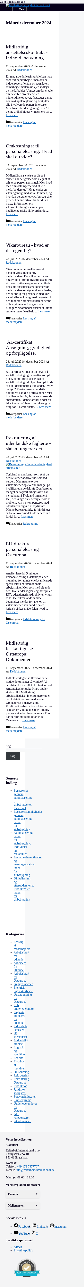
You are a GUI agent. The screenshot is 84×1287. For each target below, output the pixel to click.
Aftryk (18, 1247)
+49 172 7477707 (28, 1166)
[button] (23, 1194)
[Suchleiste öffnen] (9, 9)
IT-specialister (20, 1035)
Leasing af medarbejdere (21, 123)
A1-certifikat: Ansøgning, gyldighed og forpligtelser (28, 347)
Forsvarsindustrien (25, 1096)
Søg (8, 746)
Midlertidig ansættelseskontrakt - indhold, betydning (26, 52)
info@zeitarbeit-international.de (35, 1170)
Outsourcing (21, 1072)
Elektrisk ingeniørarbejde (23, 989)
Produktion (20, 1086)
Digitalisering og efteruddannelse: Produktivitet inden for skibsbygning (24, 889)
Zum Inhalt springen (12, 1)
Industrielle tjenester (20, 1028)
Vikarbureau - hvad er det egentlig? (27, 247)
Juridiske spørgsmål (20, 1091)
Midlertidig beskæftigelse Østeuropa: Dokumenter (19, 651)
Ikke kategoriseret (21, 1115)
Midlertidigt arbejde (21, 1042)
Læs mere (12, 115)
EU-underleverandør (24, 1006)
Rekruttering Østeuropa (21, 1080)
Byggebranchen (23, 984)
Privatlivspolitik (23, 1250)
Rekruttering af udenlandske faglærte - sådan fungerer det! (28, 443)
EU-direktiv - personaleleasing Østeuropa (22, 549)
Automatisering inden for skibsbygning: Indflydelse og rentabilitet (23, 843)
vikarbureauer (22, 1121)
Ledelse (18, 1058)
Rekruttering (30, 523)
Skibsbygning (22, 1100)
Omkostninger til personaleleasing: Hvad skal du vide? (29, 151)
